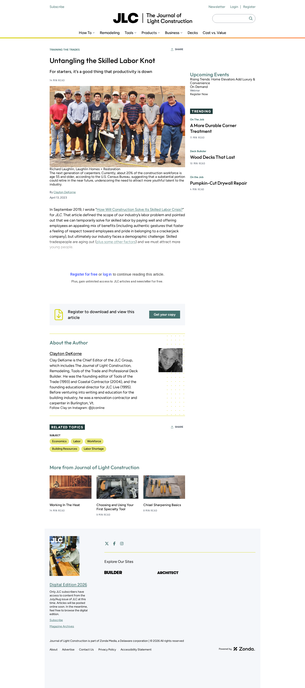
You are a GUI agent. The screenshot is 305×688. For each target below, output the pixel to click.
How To (85, 33)
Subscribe (57, 7)
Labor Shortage (94, 449)
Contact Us (86, 649)
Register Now (199, 94)
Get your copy (165, 314)
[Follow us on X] (106, 543)
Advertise (68, 649)
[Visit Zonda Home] (236, 649)
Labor (77, 441)
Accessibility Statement (136, 649)
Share (179, 49)
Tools (129, 33)
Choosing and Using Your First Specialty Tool (115, 507)
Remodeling (110, 33)
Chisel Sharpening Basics (162, 505)
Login (234, 7)
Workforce (94, 441)
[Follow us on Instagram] (121, 543)
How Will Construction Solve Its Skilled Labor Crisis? (140, 209)
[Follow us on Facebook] (114, 543)
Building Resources (64, 449)
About (53, 649)
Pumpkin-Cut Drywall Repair (218, 183)
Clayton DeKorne (65, 192)
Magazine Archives (62, 626)
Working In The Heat (65, 505)
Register (249, 7)
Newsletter (217, 7)
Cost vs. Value (214, 33)
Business (172, 33)
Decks (193, 33)
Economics (59, 441)
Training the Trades (65, 49)
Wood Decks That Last (212, 157)
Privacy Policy (107, 649)
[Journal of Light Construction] (152, 18)
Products (149, 33)
